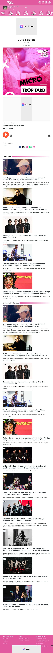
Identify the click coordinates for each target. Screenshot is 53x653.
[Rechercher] (46, 2)
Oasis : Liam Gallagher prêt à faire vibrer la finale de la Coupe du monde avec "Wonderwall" (24, 493)
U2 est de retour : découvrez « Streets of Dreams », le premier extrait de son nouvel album (24, 520)
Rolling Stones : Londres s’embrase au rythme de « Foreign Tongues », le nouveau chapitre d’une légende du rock (26, 292)
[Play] (1, 12)
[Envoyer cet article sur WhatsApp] (30, 147)
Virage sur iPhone (23, 638)
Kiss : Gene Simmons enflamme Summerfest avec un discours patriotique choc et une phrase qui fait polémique (26, 549)
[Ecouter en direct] (43, 2)
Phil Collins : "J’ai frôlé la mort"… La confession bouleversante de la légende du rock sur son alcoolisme (25, 208)
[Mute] (26, 8)
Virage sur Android (24, 640)
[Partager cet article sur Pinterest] (26, 147)
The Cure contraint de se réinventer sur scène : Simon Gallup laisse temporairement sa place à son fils (24, 264)
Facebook (5, 638)
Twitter (4, 640)
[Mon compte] (49, 2)
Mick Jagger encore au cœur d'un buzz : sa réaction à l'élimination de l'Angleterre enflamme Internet (24, 179)
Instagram (5, 641)
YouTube (5, 643)
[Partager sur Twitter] (23, 147)
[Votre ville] (40, 2)
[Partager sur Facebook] (19, 147)
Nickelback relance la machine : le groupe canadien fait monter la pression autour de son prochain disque (24, 467)
